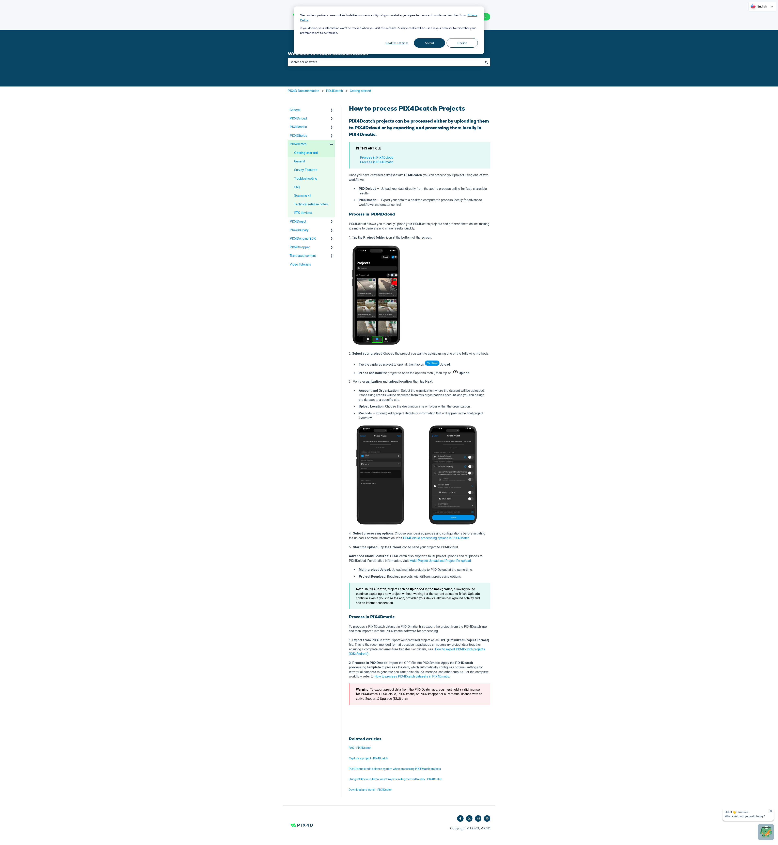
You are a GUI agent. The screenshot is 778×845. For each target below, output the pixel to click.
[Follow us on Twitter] (469, 818)
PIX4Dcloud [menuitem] (298, 118)
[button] (331, 110)
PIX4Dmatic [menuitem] (298, 127)
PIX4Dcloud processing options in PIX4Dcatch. (436, 538)
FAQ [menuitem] (297, 187)
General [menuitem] (295, 110)
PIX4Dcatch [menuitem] (298, 144)
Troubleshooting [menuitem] (305, 178)
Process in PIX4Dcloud (376, 157)
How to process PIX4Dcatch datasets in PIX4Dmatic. (412, 676)
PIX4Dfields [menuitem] (298, 136)
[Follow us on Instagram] (478, 818)
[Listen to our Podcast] (487, 818)
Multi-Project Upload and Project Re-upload (440, 561)
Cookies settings (396, 43)
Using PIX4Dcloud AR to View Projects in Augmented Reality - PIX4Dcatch (395, 779)
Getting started (360, 91)
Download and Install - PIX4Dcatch (370, 789)
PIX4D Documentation (303, 91)
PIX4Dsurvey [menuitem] (299, 230)
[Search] (486, 62)
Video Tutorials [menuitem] (300, 264)
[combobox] (385, 62)
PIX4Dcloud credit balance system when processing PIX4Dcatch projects (395, 768)
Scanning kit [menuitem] (302, 195)
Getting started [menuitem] (306, 153)
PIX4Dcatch (334, 91)
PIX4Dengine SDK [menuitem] (303, 238)
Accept (429, 43)
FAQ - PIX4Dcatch (360, 747)
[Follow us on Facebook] (460, 818)
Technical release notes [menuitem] (311, 204)
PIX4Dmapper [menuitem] (300, 247)
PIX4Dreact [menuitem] (298, 221)
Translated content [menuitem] (303, 256)
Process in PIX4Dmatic (376, 162)
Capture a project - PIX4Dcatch (368, 758)
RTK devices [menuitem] (303, 213)
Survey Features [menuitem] (305, 170)
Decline (462, 43)
